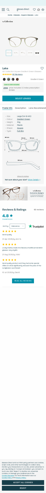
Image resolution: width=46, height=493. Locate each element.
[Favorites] (35, 9)
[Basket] (43, 9)
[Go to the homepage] (23, 10)
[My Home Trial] (39, 9)
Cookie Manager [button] (8, 476)
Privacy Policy (21, 478)
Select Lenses (23, 98)
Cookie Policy (7, 478)
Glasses (37, 71)
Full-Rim (20, 131)
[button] (42, 68)
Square (17, 71)
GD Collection (8, 71)
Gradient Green (27, 71)
